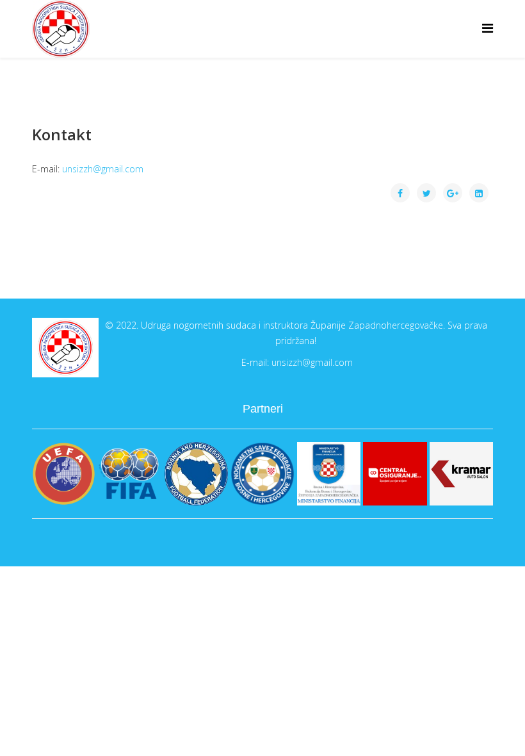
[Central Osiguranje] (394, 473)
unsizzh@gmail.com (102, 169)
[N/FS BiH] (196, 473)
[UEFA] (63, 473)
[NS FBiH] (262, 473)
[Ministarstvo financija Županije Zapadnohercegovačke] (328, 473)
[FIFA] (129, 473)
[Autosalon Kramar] (461, 473)
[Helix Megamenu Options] (487, 28)
